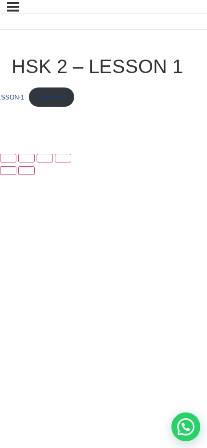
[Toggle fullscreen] (26, 158)
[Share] (45, 158)
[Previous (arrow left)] (8, 170)
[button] (185, 426)
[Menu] (13, 6)
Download (51, 96)
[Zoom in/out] (8, 158)
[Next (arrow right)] (26, 170)
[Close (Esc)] (63, 158)
